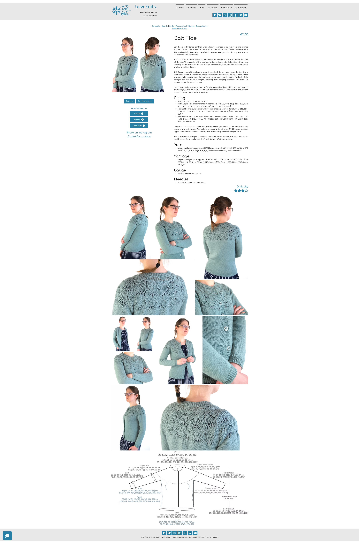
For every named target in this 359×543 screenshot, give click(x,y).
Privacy (201, 537)
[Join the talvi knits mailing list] (246, 15)
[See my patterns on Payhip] (220, 15)
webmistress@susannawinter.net (184, 537)
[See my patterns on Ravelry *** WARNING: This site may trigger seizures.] (214, 15)
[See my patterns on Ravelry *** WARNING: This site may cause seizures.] (164, 533)
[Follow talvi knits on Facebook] (235, 15)
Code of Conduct (212, 537)
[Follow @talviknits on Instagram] (230, 15)
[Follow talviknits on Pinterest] (240, 15)
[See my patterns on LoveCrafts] (225, 15)
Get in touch (165, 537)
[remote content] (138, 101)
